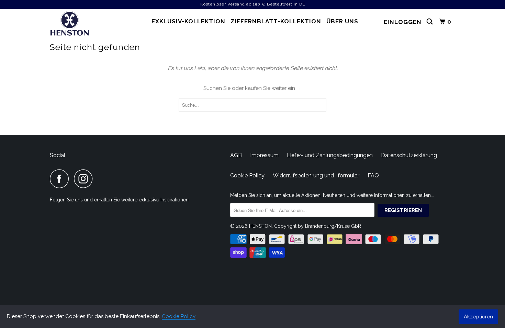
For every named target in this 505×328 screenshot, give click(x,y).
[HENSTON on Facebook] (61, 178)
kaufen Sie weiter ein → (273, 88)
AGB (236, 155)
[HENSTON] (85, 24)
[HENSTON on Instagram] (85, 178)
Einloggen (403, 22)
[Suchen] (430, 21)
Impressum (264, 155)
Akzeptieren (478, 316)
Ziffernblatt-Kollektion (276, 21)
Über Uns (342, 21)
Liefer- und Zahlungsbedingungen (330, 155)
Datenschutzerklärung (409, 155)
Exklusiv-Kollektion (188, 21)
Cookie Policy (178, 316)
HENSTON (260, 226)
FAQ (373, 175)
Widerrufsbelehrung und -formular (316, 175)
